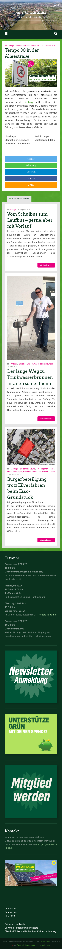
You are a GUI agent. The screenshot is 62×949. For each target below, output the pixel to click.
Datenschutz (11, 912)
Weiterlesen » (46, 265)
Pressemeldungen (45, 364)
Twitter (31, 159)
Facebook (31, 178)
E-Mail (31, 185)
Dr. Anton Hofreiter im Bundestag (21, 927)
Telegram (31, 172)
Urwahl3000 (45, 941)
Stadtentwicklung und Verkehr (27, 45)
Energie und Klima (27, 364)
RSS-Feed (10, 915)
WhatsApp (31, 165)
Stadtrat (51, 471)
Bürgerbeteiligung (27, 469)
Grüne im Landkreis (15, 924)
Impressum (10, 908)
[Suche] (55, 34)
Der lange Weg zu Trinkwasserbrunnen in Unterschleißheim (30, 377)
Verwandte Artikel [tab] (20, 199)
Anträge (10, 45)
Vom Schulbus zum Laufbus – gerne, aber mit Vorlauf (30, 220)
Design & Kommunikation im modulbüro (33, 945)
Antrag (29, 102)
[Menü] (6, 34)
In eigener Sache (45, 469)
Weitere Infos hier (47, 614)
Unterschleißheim (31, 12)
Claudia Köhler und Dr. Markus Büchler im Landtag (30, 931)
